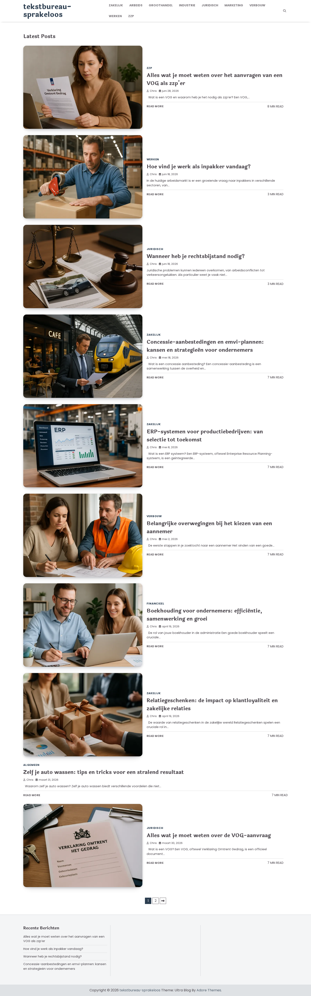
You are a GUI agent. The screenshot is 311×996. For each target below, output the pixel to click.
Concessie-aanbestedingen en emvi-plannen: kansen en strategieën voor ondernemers (205, 346)
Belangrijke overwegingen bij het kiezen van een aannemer (209, 527)
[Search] (284, 11)
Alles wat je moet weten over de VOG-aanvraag (209, 835)
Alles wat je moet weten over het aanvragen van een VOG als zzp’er (214, 79)
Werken (115, 16)
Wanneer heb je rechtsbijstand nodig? (196, 256)
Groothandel (161, 5)
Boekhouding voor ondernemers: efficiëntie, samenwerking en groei (204, 615)
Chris (153, 91)
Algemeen (31, 765)
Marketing (233, 5)
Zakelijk (116, 5)
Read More (155, 106)
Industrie (187, 5)
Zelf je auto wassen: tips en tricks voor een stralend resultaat (103, 772)
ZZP (131, 16)
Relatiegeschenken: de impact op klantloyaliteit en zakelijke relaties (212, 704)
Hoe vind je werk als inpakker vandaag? (199, 166)
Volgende (163, 901)
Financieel (155, 603)
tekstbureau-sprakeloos (47, 10)
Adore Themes (209, 990)
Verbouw (257, 5)
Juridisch (210, 5)
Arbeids (135, 5)
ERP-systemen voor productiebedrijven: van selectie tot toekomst (205, 435)
